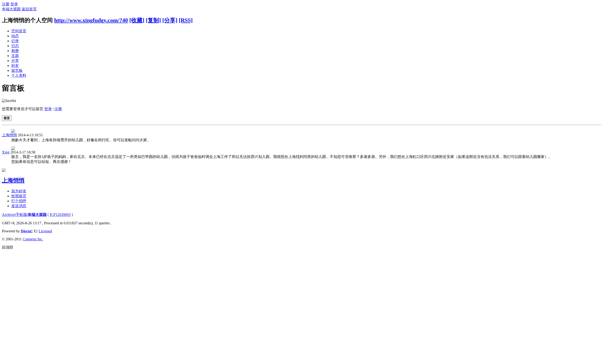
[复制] (153, 20)
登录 (14, 4)
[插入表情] (9, 101)
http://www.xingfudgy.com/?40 (91, 20)
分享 (15, 61)
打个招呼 (18, 201)
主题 (15, 56)
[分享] (169, 20)
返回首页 (29, 9)
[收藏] (136, 20)
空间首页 (18, 31)
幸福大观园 (11, 9)
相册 (15, 51)
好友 (15, 66)
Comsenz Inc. (33, 239)
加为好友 (18, 191)
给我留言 (18, 196)
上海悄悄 (9, 135)
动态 (15, 36)
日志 (15, 46)
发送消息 (18, 206)
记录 (15, 41)
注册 (5, 4)
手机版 (21, 215)
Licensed (45, 231)
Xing (5, 152)
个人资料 (18, 75)
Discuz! (27, 231)
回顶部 (7, 247)
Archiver (8, 215)
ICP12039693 (60, 215)
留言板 (17, 71)
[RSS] (186, 20)
